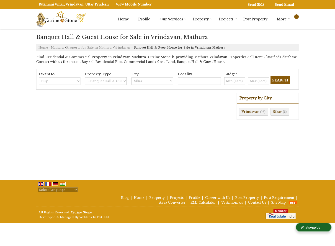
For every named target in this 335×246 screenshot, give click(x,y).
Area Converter (172, 202)
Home (123, 19)
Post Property (255, 19)
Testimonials (232, 202)
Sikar (277, 112)
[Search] (296, 16)
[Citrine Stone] (61, 19)
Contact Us (257, 202)
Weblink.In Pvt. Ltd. (94, 217)
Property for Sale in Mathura (88, 47)
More (282, 19)
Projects (226, 19)
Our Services (171, 19)
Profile (144, 19)
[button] (134, 4)
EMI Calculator (203, 202)
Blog (125, 198)
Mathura (57, 47)
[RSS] (293, 202)
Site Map (278, 202)
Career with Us (217, 198)
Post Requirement (279, 198)
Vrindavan (122, 47)
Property (201, 19)
